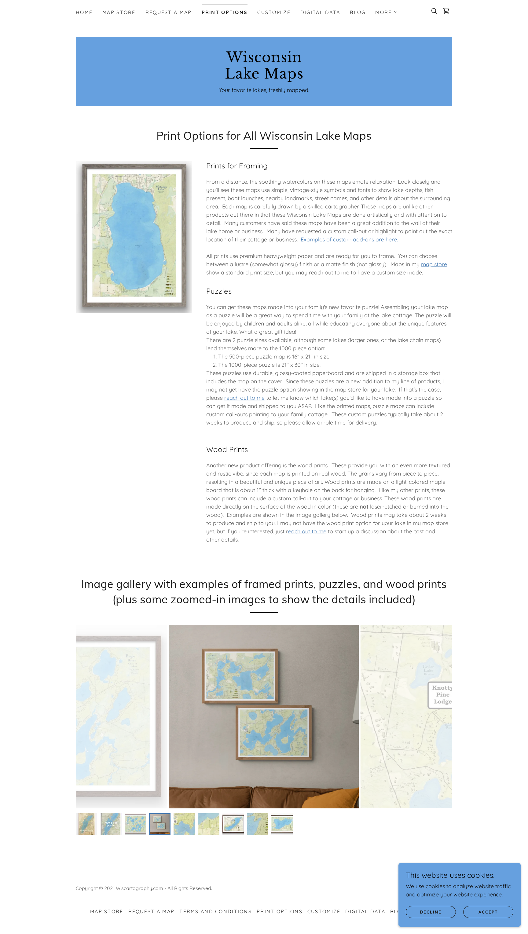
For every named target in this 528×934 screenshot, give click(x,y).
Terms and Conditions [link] (215, 911)
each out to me (307, 531)
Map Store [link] (119, 12)
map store (434, 264)
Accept (488, 912)
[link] (446, 11)
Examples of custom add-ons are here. (349, 239)
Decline (431, 912)
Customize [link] (274, 12)
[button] (386, 12)
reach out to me (244, 397)
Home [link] (84, 12)
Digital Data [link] (320, 12)
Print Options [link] (225, 12)
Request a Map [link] (168, 12)
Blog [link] (357, 12)
